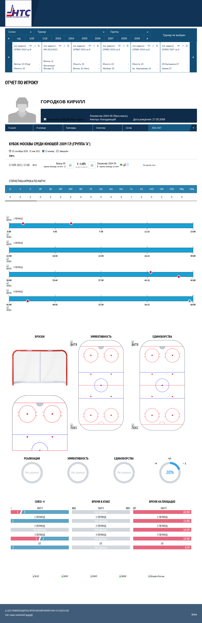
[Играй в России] (158, 576)
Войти (194, 614)
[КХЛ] (43, 576)
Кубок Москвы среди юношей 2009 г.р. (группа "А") (49, 144)
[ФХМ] (130, 576)
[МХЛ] (101, 576)
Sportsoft (29, 614)
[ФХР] (72, 576)
